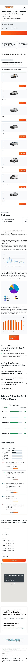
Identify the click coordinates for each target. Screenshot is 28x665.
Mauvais (6, 459)
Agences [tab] (12, 618)
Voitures (9, 638)
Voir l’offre (23, 85)
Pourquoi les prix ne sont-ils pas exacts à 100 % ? (13, 661)
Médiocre (6, 458)
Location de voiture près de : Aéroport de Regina (14, 628)
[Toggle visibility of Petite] (6, 296)
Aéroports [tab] (5, 618)
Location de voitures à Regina (13, 640)
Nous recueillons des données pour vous (11, 658)
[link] (14, 337)
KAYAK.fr (4, 638)
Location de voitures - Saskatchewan (13, 639)
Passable (6, 456)
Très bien (6, 452)
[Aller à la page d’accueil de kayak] (9, 7)
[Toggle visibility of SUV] (16, 296)
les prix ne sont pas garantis (7, 651)
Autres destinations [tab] (20, 618)
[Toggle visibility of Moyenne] (7, 298)
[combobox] (6, 16)
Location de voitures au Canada (18, 638)
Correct (6, 455)
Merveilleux (7, 450)
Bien (5, 453)
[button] (2, 7)
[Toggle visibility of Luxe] (16, 298)
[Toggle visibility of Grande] (6, 300)
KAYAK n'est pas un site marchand (10, 656)
